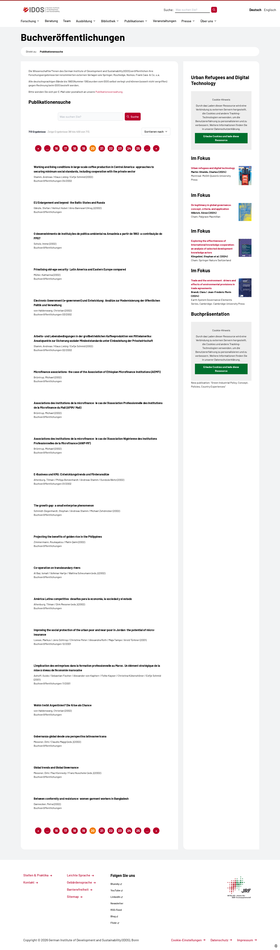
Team (67, 21)
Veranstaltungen (164, 21)
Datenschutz (219, 940)
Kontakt (29, 882)
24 (129, 148)
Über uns (206, 21)
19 (83, 148)
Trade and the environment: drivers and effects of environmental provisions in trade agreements (213, 284)
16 (56, 148)
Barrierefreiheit (78, 889)
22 (111, 148)
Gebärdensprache (80, 882)
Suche (135, 116)
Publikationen (134, 21)
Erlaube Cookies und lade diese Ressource (221, 138)
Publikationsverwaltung (108, 91)
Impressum (245, 940)
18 (74, 148)
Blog (113, 916)
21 (101, 148)
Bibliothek (108, 21)
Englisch (270, 10)
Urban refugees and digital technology (213, 167)
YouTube (116, 890)
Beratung (51, 21)
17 (65, 148)
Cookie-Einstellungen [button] (186, 940)
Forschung (28, 21)
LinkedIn (116, 896)
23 (120, 148)
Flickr (114, 922)
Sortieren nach (154, 131)
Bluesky (115, 883)
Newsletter (117, 903)
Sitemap (73, 896)
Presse (186, 21)
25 (138, 148)
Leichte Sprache (79, 875)
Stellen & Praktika (36, 875)
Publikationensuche (51, 51)
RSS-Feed (116, 909)
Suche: (169, 10)
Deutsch (255, 10)
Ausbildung (84, 21)
